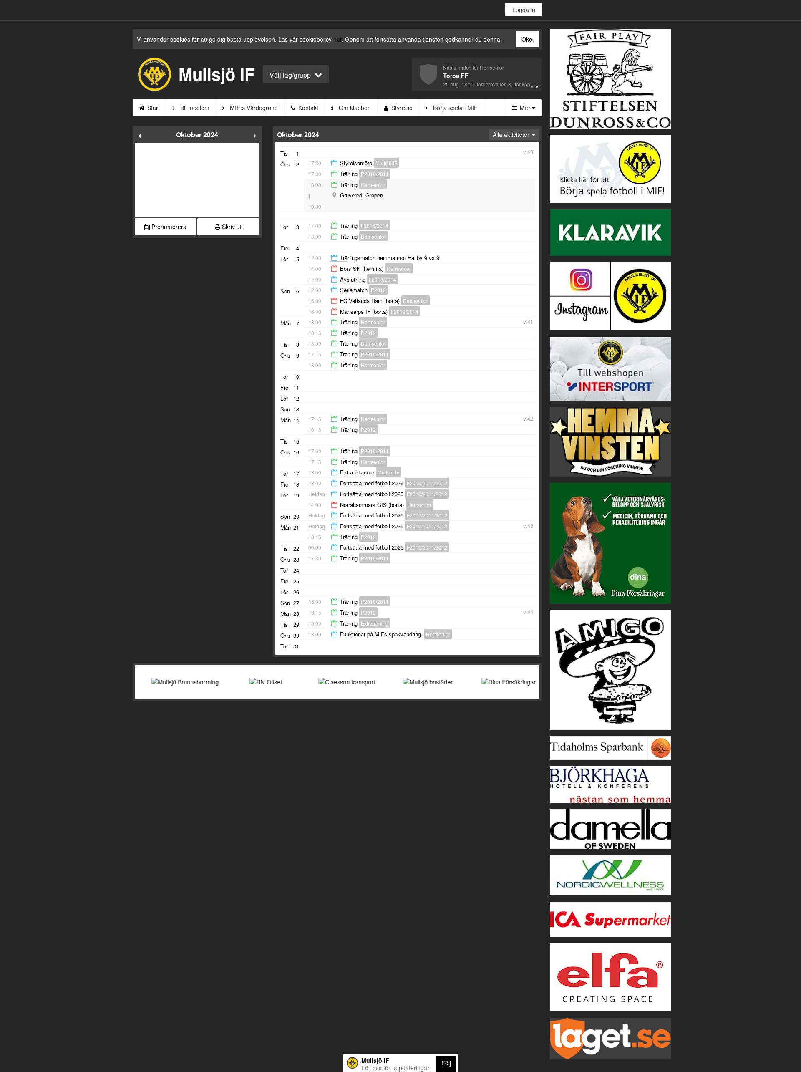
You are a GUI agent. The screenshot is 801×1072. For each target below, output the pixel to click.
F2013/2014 (374, 225)
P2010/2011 (375, 173)
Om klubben (354, 107)
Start (153, 107)
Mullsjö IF (386, 162)
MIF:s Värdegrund (253, 107)
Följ (446, 1063)
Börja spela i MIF (454, 107)
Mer (525, 107)
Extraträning (374, 623)
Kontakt (307, 107)
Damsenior (373, 236)
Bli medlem (194, 107)
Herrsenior (373, 184)
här (337, 39)
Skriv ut (231, 226)
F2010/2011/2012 (427, 483)
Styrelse (401, 107)
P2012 (378, 289)
